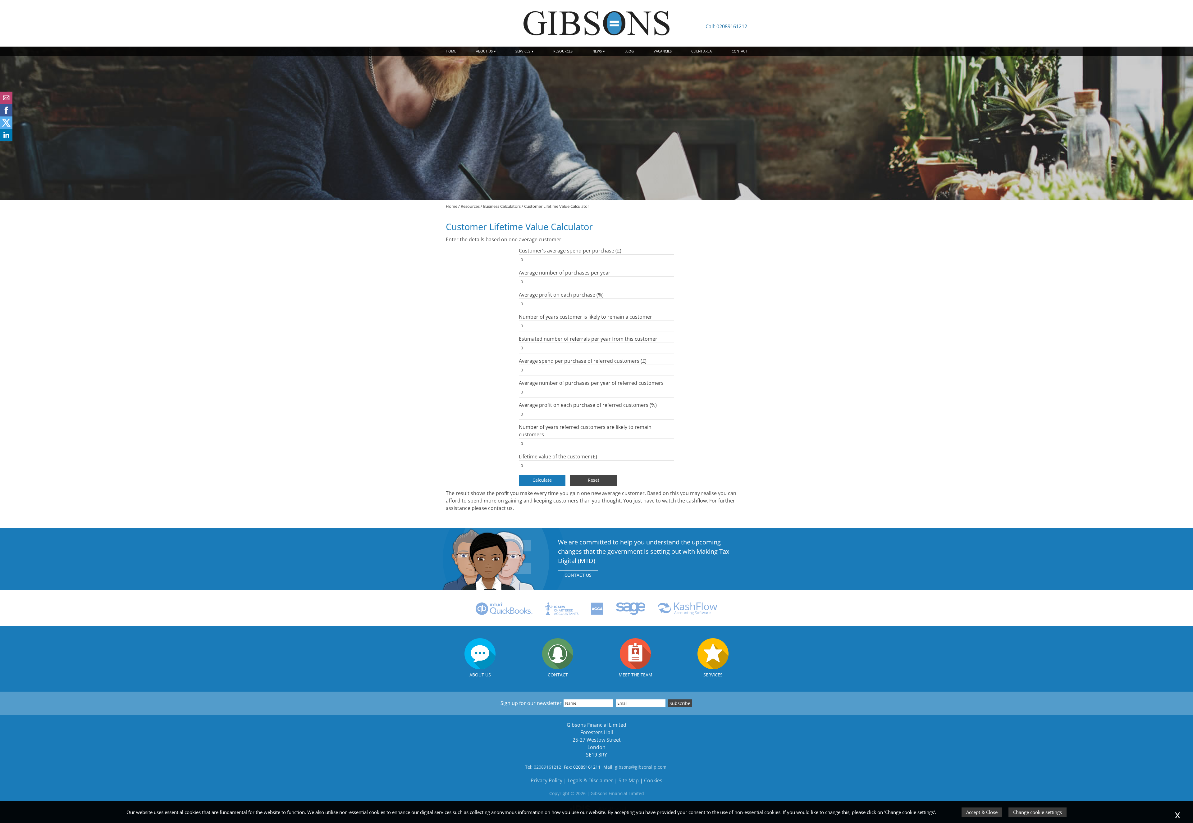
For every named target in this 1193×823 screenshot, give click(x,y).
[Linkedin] (6, 139)
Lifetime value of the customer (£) (558, 456)
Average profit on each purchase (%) (561, 294)
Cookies (653, 780)
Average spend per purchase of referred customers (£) (583, 360)
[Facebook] (6, 114)
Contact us (578, 575)
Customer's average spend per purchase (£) (570, 250)
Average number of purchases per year (564, 272)
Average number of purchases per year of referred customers (591, 383)
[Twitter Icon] (6, 127)
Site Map (629, 780)
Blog (629, 51)
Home (451, 51)
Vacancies (663, 51)
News (597, 51)
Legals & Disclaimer (590, 780)
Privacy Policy (546, 780)
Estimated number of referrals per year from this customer (588, 338)
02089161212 (547, 767)
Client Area (701, 51)
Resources (563, 51)
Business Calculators (502, 206)
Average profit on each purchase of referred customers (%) (588, 405)
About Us (484, 51)
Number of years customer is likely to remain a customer (585, 316)
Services (522, 51)
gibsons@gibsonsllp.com (640, 767)
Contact (739, 51)
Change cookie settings (1037, 812)
